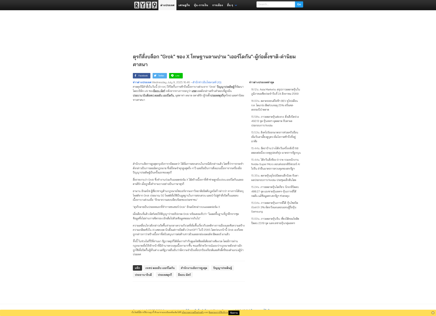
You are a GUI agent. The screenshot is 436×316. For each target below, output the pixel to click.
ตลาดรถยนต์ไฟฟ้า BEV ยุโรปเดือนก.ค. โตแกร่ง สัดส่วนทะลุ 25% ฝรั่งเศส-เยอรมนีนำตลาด (274, 105)
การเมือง (217, 5)
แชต (194, 91)
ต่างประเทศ (167, 5)
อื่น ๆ (230, 5)
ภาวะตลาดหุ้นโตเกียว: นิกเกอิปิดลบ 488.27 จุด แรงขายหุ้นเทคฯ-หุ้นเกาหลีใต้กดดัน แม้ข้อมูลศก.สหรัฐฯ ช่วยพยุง (275, 191)
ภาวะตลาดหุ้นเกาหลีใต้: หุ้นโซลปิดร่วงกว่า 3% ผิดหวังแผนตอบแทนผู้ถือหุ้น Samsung (274, 207)
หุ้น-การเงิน (201, 5)
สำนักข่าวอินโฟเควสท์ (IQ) (207, 82)
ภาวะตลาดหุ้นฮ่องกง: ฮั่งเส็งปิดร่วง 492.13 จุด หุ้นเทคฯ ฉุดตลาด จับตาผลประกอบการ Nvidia (275, 121)
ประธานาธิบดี (140, 95)
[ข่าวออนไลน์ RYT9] (144, 5)
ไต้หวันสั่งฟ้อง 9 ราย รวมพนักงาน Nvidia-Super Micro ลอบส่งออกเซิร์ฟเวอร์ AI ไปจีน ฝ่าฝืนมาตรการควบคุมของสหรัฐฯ (275, 164)
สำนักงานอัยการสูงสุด (194, 268)
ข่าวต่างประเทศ (142, 82)
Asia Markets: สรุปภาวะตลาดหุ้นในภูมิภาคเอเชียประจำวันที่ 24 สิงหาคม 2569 (275, 91)
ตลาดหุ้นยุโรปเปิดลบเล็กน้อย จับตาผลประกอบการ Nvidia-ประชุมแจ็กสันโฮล (274, 178)
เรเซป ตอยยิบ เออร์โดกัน (161, 95)
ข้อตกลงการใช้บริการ (218, 312)
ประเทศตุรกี (217, 95)
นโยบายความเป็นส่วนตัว (193, 312)
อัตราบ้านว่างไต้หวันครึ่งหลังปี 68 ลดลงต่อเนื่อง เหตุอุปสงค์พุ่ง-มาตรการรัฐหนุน (276, 150)
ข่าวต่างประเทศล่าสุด (261, 82)
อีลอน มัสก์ (159, 91)
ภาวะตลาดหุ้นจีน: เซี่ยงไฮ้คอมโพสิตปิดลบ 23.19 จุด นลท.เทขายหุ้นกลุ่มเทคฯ (275, 221)
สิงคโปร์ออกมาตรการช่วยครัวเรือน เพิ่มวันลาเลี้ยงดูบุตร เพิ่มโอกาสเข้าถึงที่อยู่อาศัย (274, 137)
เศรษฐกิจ (184, 5)
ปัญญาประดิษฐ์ (225, 86)
